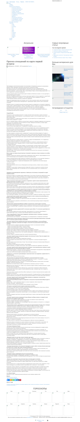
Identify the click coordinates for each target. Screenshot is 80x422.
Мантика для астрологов (17, 17)
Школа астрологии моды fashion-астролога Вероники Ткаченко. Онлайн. (43, 55)
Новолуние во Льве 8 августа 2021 (68, 77)
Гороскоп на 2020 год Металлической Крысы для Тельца (68, 93)
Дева (13, 30)
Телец (13, 25)
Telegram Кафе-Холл (63, 112)
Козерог (13, 34)
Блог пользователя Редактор (12, 378)
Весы (13, 31)
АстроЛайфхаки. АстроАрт (17, 19)
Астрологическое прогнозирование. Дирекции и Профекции (68, 101)
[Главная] (9, 3)
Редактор (30, 66)
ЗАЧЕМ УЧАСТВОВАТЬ (29, 1)
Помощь (17, 1)
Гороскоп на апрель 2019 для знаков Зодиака (68, 85)
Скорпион (14, 32)
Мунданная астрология (16, 12)
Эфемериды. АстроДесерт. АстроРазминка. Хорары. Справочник (28, 56)
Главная (11, 4)
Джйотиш (14, 16)
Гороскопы (11, 23)
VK (66, 110)
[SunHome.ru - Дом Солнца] (40, 420)
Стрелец (13, 33)
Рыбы (13, 37)
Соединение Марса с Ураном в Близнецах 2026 (13, 55)
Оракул (10, 39)
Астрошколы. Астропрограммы (18, 13)
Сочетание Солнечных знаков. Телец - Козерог (63, 57)
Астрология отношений (16, 10)
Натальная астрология (16, 7)
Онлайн (10, 38)
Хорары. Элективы (15, 11)
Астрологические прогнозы (17, 9)
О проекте (11, 5)
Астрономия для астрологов (17, 18)
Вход (7, 1)
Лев (13, 29)
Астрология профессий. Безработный (61, 51)
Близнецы (14, 26)
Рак (12, 27)
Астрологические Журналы (14, 6)
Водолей (13, 36)
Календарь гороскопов (13, 21)
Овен (13, 24)
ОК (60, 110)
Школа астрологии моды (17, 20)
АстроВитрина (15, 14)
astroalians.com (30, 417)
